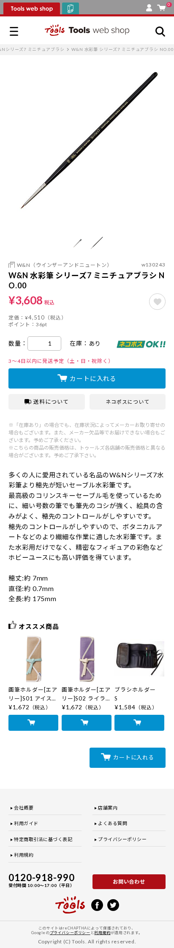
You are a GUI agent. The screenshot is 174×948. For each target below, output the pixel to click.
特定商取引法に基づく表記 (43, 839)
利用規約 (23, 854)
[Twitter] (113, 904)
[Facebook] (97, 904)
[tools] (70, 901)
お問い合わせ (129, 882)
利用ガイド (26, 823)
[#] (157, 301)
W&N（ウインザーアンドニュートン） (64, 265)
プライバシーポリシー (122, 839)
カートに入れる (93, 378)
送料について (51, 401)
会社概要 (23, 807)
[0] (161, 6)
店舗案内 (107, 807)
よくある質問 (112, 823)
